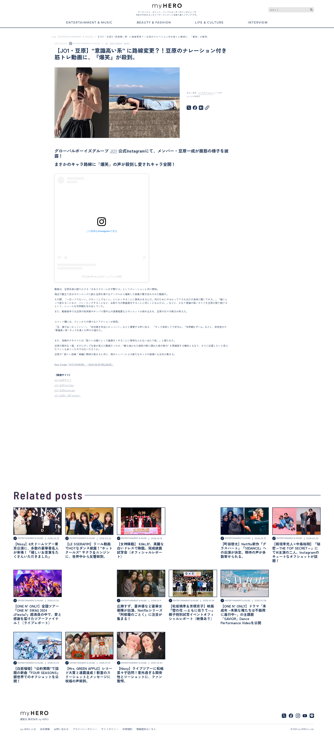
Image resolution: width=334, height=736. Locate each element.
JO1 (113, 151)
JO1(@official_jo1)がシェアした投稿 (102, 276)
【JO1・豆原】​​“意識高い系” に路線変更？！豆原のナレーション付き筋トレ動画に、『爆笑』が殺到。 (153, 36)
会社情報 (45, 729)
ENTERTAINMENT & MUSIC (76, 36)
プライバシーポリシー (85, 729)
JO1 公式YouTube (64, 385)
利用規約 (127, 729)
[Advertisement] (141, 437)
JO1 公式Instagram (64, 390)
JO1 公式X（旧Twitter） (67, 395)
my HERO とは (28, 729)
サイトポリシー (109, 729)
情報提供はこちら (146, 729)
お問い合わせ (61, 729)
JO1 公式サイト (62, 380)
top (54, 36)
